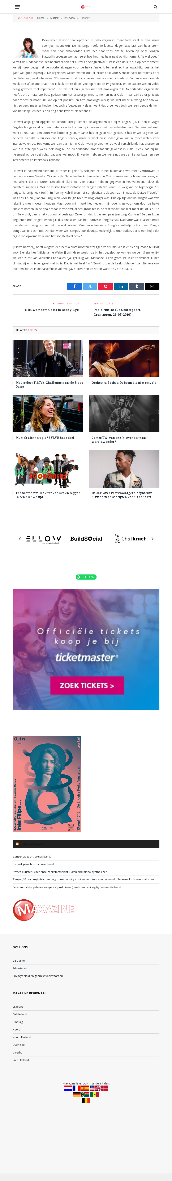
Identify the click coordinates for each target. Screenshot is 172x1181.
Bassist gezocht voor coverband (33, 864)
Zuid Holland (21, 1060)
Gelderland (20, 1014)
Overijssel (19, 1045)
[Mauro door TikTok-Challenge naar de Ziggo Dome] (48, 358)
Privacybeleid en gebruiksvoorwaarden (38, 976)
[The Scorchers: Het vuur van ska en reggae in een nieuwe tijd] (48, 468)
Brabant (18, 1006)
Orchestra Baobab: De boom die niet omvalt (124, 383)
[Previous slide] (20, 538)
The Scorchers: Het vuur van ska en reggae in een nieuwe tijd (48, 495)
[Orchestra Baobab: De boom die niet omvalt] (124, 358)
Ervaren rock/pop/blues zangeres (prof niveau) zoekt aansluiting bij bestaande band (67, 887)
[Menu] (17, 7)
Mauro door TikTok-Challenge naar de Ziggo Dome (49, 385)
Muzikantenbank (31, 844)
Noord (17, 1029)
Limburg (18, 1022)
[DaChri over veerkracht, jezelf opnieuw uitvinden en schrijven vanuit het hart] (124, 468)
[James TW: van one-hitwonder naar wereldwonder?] (124, 413)
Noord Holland (22, 1037)
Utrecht (17, 1052)
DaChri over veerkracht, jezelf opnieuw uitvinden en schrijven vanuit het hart (122, 495)
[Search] (155, 7)
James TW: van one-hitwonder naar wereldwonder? (119, 440)
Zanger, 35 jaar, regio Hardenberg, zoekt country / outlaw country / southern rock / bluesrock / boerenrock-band (84, 879)
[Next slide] (152, 538)
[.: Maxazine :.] (86, 7)
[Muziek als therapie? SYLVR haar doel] (48, 413)
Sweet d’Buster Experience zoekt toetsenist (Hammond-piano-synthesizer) (60, 872)
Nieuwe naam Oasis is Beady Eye (52, 310)
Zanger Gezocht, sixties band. (32, 856)
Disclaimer (19, 960)
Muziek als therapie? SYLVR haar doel (45, 438)
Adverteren (20, 968)
